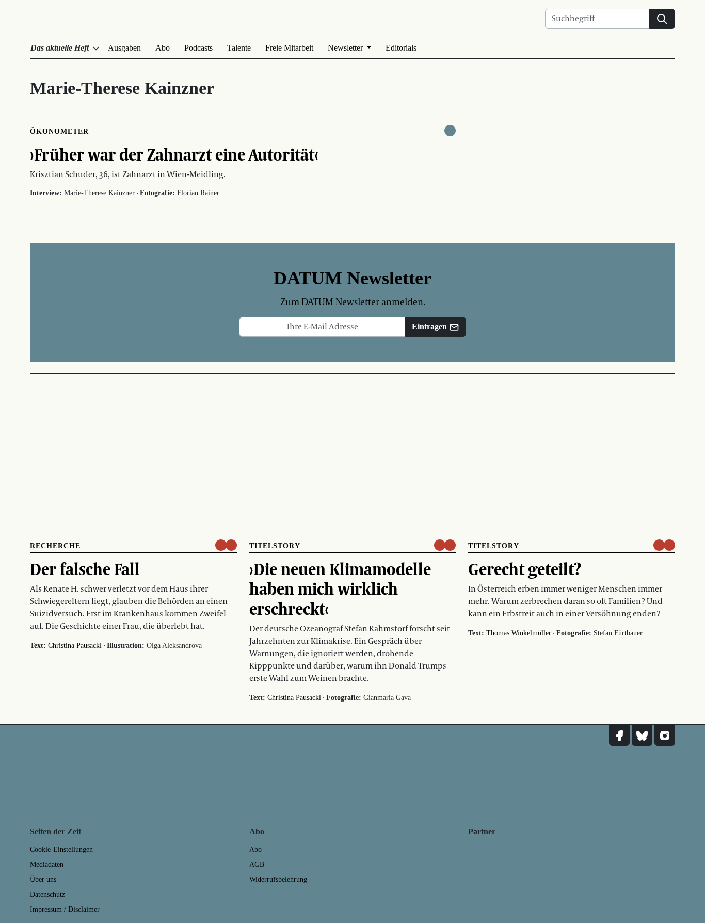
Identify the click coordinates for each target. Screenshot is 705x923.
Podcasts (198, 47)
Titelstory (274, 546)
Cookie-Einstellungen (61, 849)
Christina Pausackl (75, 645)
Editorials (401, 47)
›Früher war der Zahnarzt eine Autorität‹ (174, 154)
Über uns (43, 879)
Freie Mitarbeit (289, 47)
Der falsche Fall (85, 568)
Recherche (55, 546)
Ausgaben (124, 47)
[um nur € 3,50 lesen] (226, 545)
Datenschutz (47, 894)
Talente (239, 47)
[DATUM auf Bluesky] (642, 735)
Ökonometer (59, 131)
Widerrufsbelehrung (278, 879)
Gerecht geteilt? (524, 568)
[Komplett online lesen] (450, 130)
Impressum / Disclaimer (65, 909)
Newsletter (346, 47)
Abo (162, 47)
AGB (256, 864)
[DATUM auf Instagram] (664, 735)
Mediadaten (46, 864)
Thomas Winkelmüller (518, 633)
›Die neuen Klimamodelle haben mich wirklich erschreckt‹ (340, 588)
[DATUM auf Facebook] (619, 735)
